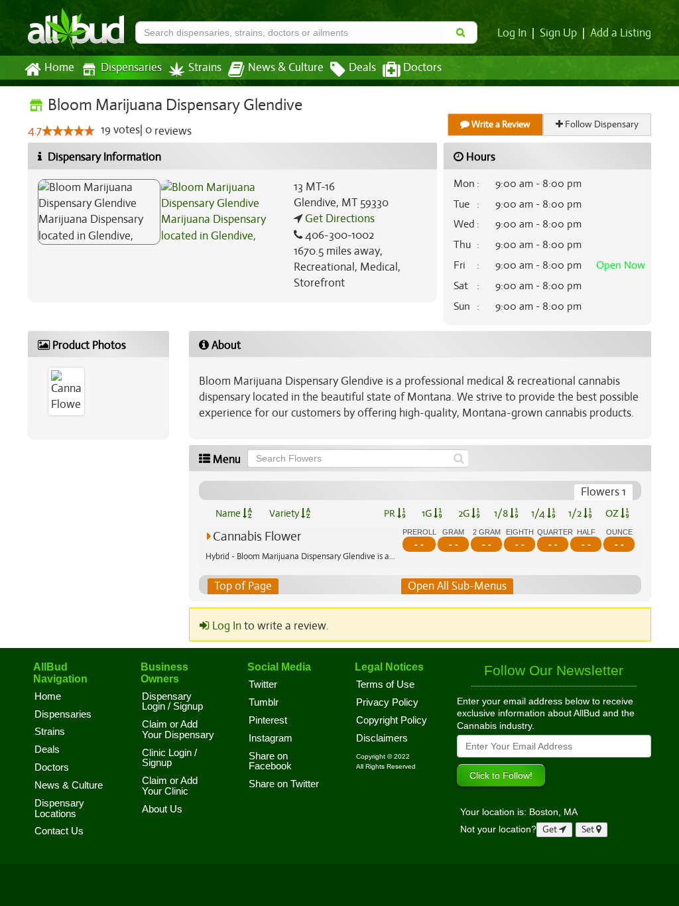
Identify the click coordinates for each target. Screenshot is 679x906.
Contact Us (59, 831)
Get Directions (338, 219)
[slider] (68, 130)
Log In (511, 33)
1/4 (539, 513)
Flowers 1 (603, 492)
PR (390, 513)
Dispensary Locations (59, 808)
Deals (362, 67)
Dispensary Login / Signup (172, 701)
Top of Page (243, 586)
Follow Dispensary (601, 124)
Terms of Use (385, 684)
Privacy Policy (387, 702)
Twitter (263, 684)
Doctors (422, 67)
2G (464, 513)
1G (428, 513)
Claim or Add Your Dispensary (178, 729)
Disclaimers (382, 738)
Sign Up (558, 33)
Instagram (270, 738)
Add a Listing (620, 33)
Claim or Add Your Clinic (170, 786)
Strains (204, 67)
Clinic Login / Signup (169, 758)
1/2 (576, 513)
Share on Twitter (284, 784)
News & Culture (286, 67)
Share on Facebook (270, 761)
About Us (162, 809)
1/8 (502, 513)
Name (229, 513)
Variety (285, 513)
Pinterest (268, 720)
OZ (613, 513)
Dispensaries (131, 67)
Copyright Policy (391, 720)
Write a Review (499, 124)
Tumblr (263, 702)
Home (59, 67)
